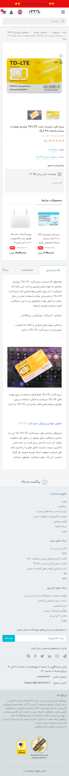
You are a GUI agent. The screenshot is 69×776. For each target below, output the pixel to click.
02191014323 (43, 677)
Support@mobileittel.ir (37, 683)
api (65, 573)
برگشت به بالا (31, 482)
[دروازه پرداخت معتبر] (21, 747)
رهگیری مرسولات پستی (55, 610)
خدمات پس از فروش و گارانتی (52, 600)
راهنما (64, 620)
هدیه (64, 531)
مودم (64, 501)
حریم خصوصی (60, 605)
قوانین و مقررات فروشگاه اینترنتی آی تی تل (46, 595)
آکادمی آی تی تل (58, 548)
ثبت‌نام (8, 638)
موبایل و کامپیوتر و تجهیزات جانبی (50, 516)
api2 (64, 578)
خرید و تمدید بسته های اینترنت (51, 511)
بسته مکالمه (61, 526)
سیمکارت (62, 506)
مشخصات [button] (27, 270)
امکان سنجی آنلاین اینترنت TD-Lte (50, 563)
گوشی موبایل (60, 521)
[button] (6, 12)
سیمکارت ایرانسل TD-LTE (46, 157)
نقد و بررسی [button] (53, 270)
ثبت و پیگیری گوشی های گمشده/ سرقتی (47, 568)
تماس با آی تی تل (58, 615)
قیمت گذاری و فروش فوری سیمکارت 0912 (47, 558)
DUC (64, 553)
